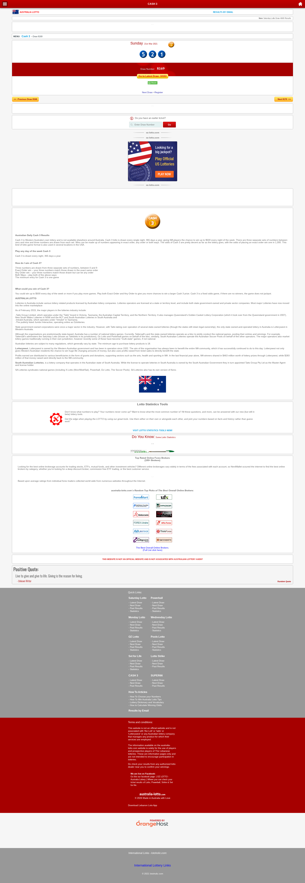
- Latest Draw (135, 602)
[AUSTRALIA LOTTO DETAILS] (152, 57)
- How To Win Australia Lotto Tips (145, 699)
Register (159, 92)
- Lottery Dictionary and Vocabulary (146, 702)
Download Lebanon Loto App (142, 805)
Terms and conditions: (140, 722)
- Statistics (134, 611)
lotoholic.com (158, 853)
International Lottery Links (152, 865)
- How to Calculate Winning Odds (145, 705)
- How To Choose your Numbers (145, 696)
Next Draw (147, 92)
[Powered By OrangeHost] (152, 827)
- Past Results (135, 608)
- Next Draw (134, 605)
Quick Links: (135, 592)
